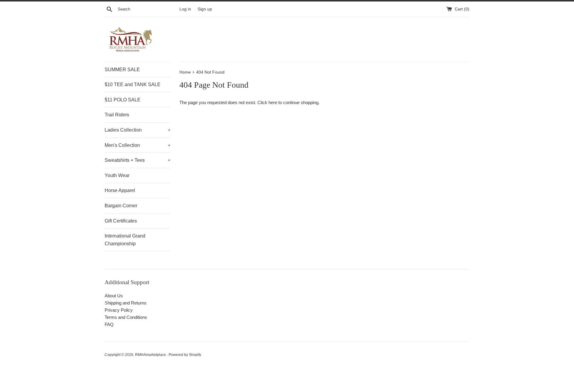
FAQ (109, 324)
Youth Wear (117, 175)
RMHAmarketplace (151, 355)
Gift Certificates (121, 220)
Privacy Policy (119, 310)
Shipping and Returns (125, 302)
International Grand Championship (125, 239)
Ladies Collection (137, 130)
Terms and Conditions (126, 317)
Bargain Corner (121, 205)
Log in (185, 9)
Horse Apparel (120, 190)
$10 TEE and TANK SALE (133, 84)
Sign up (205, 9)
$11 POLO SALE (123, 99)
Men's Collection (137, 145)
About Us (114, 295)
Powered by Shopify (185, 355)
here (272, 102)
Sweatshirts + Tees (137, 160)
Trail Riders (117, 114)
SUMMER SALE (122, 69)
